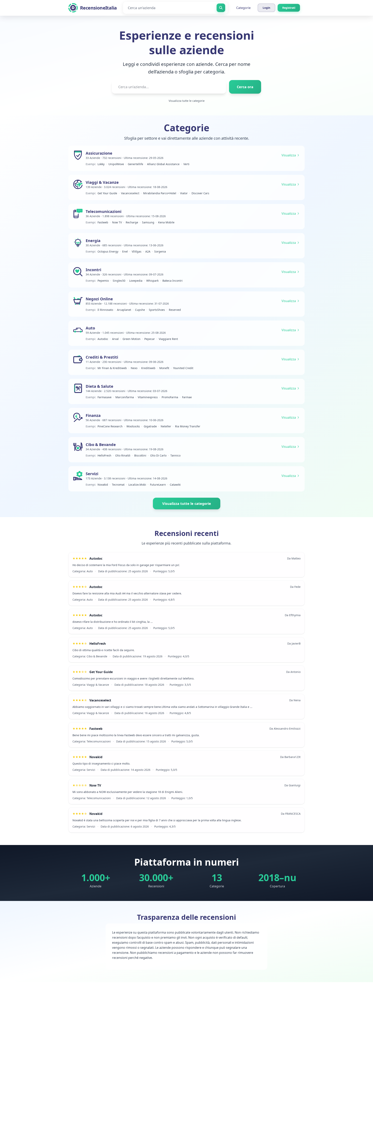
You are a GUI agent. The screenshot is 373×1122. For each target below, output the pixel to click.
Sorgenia (160, 251)
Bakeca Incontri (172, 280)
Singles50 (119, 280)
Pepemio (103, 280)
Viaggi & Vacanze (102, 182)
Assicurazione (99, 153)
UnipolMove (116, 164)
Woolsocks (133, 426)
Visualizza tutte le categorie (187, 101)
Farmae (187, 397)
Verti (186, 164)
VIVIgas (136, 251)
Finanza (93, 415)
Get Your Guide (107, 193)
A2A (147, 251)
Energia (93, 240)
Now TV (117, 222)
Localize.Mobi (137, 484)
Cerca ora (245, 86)
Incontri (93, 269)
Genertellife (135, 164)
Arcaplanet (124, 310)
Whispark (152, 280)
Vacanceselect (130, 193)
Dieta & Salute (99, 386)
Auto (90, 328)
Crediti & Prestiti (102, 357)
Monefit (164, 368)
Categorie (243, 8)
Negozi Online (99, 298)
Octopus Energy (108, 251)
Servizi (92, 473)
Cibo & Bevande (101, 444)
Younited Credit (183, 368)
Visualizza (288, 155)
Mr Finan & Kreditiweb (112, 368)
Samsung (148, 222)
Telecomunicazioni (103, 211)
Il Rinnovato (105, 310)
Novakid (103, 484)
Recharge (132, 222)
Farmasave (105, 397)
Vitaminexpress (148, 397)
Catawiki (175, 484)
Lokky (101, 164)
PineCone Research (110, 426)
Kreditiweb (148, 368)
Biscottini (140, 455)
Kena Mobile (166, 222)
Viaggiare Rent (168, 339)
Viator (184, 193)
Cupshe (140, 310)
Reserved (175, 310)
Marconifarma (124, 397)
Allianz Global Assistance (163, 164)
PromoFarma (170, 397)
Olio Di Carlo (158, 455)
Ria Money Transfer (187, 426)
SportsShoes (157, 310)
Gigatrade (150, 426)
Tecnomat (118, 484)
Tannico (175, 455)
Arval (115, 339)
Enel (125, 251)
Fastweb (103, 222)
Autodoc (103, 339)
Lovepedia (135, 280)
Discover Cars (200, 193)
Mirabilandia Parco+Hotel (159, 193)
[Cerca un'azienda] (221, 7)
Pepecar (149, 339)
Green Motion (131, 339)
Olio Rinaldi (122, 455)
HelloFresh (104, 455)
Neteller (166, 426)
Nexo (134, 368)
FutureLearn (158, 484)
